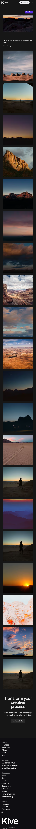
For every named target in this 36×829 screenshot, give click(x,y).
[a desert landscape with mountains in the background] (18, 450)
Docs (3, 776)
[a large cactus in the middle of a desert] (18, 130)
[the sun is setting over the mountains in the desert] (18, 194)
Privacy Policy (7, 797)
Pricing (4, 750)
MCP (3, 755)
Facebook (5, 809)
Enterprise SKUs (8, 763)
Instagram (5, 804)
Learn (3, 781)
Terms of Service (8, 794)
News (3, 778)
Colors (4, 791)
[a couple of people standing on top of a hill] (18, 226)
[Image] (18, 66)
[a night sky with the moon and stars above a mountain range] (18, 386)
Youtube (4, 807)
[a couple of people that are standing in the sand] (18, 482)
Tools (3, 753)
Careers (4, 789)
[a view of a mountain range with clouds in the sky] (18, 322)
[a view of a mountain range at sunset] (18, 514)
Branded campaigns (9, 766)
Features (5, 745)
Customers (6, 786)
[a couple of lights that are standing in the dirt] (18, 418)
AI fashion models (8, 768)
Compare (5, 784)
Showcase (5, 748)
